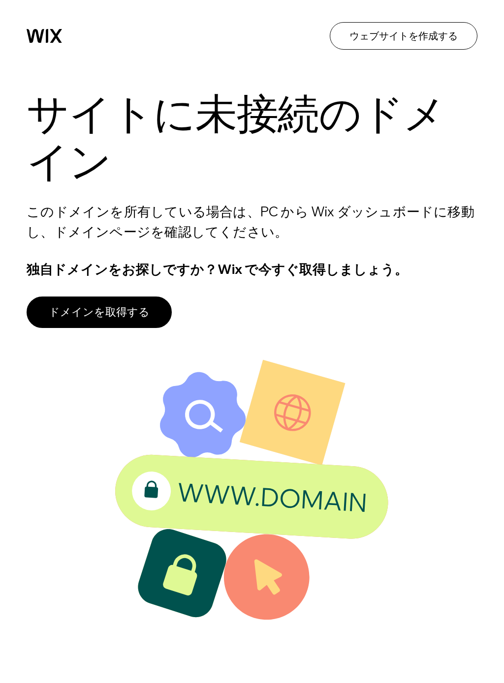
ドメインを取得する (99, 312)
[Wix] (44, 36)
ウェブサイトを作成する (403, 36)
